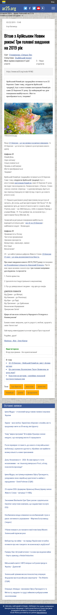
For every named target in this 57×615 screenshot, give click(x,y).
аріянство (42, 387)
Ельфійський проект (23, 58)
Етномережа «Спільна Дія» (20, 55)
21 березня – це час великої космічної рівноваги (28, 143)
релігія (20, 393)
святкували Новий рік (23, 183)
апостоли (29, 387)
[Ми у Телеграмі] (25, 8)
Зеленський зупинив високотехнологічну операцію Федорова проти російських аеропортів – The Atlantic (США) (26, 578)
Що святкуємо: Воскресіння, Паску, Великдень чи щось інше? (27, 371)
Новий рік (10, 393)
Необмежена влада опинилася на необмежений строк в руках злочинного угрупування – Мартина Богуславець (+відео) (27, 518)
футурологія (32, 393)
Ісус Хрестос (16, 387)
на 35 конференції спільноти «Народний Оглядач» (24, 265)
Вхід (52, 2)
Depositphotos (42, 613)
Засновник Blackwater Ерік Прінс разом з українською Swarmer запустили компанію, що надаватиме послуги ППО (27, 504)
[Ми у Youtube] (38, 8)
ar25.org (9, 8)
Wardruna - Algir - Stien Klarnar (15, 341)
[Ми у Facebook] (29, 8)
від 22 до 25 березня (34, 223)
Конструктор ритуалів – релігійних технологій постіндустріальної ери (25, 377)
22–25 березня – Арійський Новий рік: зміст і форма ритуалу (28, 364)
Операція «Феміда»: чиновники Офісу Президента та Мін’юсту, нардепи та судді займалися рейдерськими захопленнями (26, 592)
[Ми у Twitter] (34, 8)
